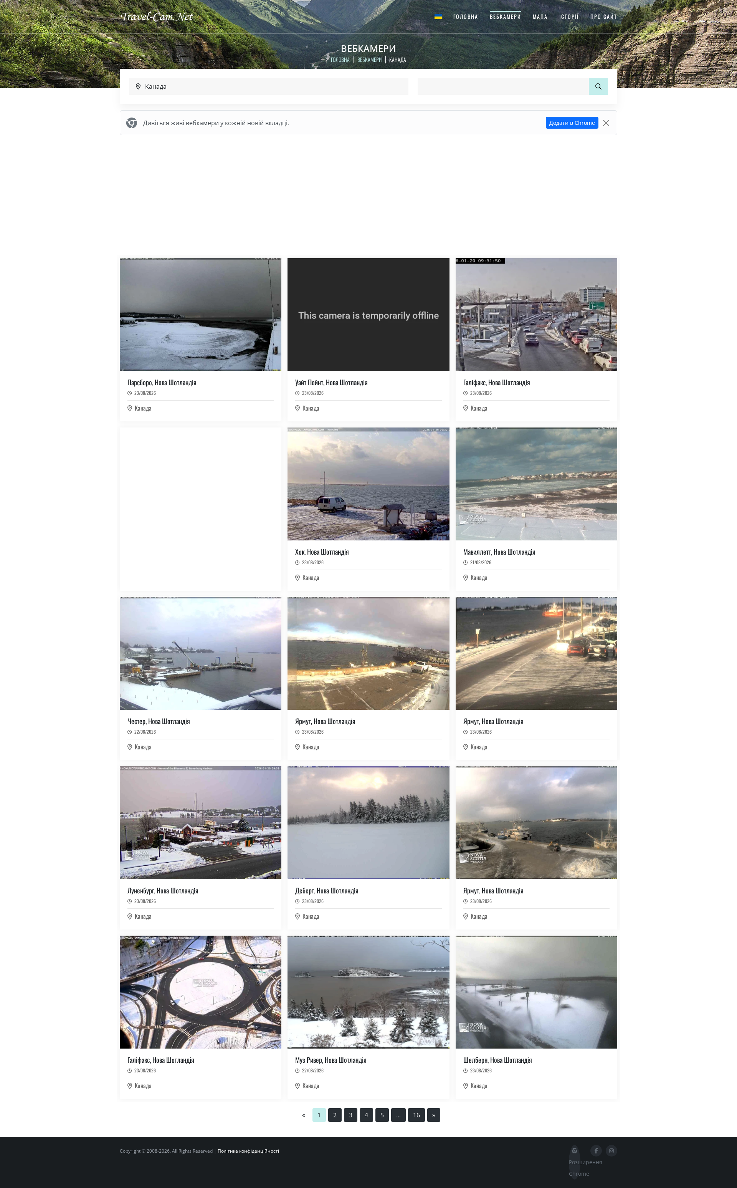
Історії (569, 16)
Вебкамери (505, 16)
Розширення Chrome (574, 1167)
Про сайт (603, 16)
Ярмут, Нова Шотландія (325, 721)
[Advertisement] (368, 195)
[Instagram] (611, 1151)
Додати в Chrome (572, 122)
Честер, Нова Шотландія (158, 721)
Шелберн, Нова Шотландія (497, 1060)
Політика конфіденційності (248, 1151)
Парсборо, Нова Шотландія (162, 382)
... (398, 1115)
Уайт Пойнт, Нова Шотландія (331, 382)
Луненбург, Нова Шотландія (162, 890)
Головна (465, 16)
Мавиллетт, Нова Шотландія (499, 552)
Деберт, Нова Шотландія (327, 890)
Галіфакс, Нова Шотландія (496, 382)
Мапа (540, 16)
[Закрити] (606, 123)
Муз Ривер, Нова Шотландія (331, 1060)
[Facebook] (596, 1151)
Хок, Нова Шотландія (322, 552)
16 (416, 1115)
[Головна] (163, 16)
